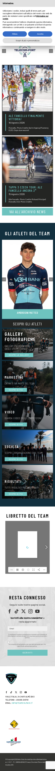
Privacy (28, 762)
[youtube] (37, 611)
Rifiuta (14, 34)
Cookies (34, 762)
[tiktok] (16, 611)
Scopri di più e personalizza (27, 41)
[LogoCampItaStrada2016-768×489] (13, 737)
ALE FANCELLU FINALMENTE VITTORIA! (26, 117)
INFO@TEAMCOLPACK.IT (22, 703)
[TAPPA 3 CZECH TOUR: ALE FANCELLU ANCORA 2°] (27, 160)
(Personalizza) (43, 762)
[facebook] (9, 611)
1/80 (11, 570)
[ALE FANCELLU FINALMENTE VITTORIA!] (27, 88)
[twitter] (23, 611)
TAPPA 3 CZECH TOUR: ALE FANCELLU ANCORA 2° (25, 188)
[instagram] (30, 611)
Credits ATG (9, 765)
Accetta (40, 34)
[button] (4, 51)
